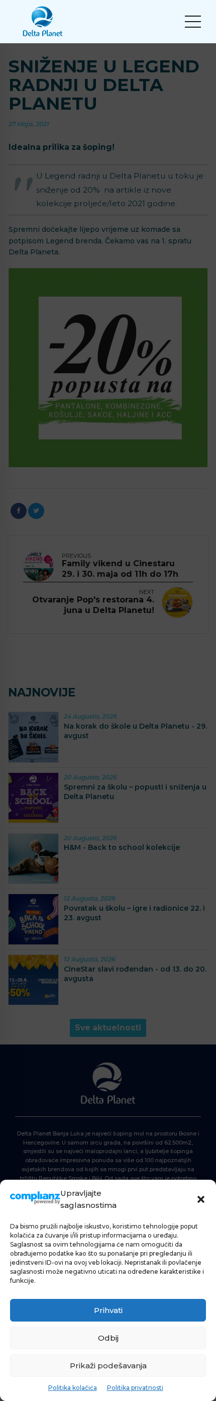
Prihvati (108, 1310)
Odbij (108, 1338)
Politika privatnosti (135, 1387)
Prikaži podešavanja (108, 1365)
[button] (201, 1199)
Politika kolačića (72, 1387)
